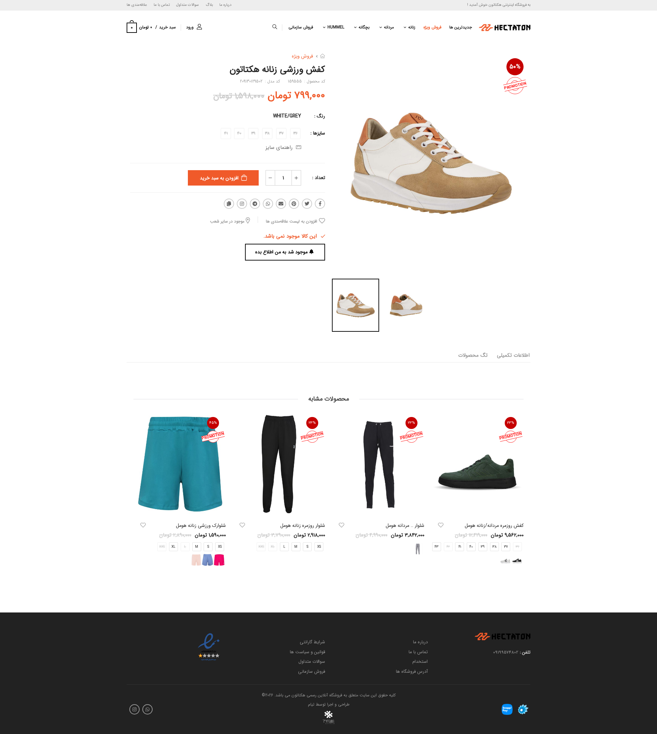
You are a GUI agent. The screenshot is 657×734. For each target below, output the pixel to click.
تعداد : (318, 177)
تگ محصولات (473, 355)
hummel (335, 27)
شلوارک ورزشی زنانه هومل (201, 525)
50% (515, 67)
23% (510, 423)
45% (213, 423)
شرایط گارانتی (312, 642)
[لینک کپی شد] (229, 204)
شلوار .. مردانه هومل (405, 525)
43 (436, 547)
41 (460, 547)
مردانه (389, 27)
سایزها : (317, 133)
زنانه (411, 27)
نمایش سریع (477, 507)
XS (319, 547)
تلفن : (525, 652)
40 (471, 547)
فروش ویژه (432, 27)
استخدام (420, 661)
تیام (311, 704)
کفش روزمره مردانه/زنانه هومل (494, 525)
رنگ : (319, 116)
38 (494, 547)
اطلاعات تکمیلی (513, 355)
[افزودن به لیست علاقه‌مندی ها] (440, 525)
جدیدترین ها (460, 27)
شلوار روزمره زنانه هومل (302, 525)
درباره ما (225, 5)
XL (173, 547)
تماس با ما (162, 5)
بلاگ (209, 5)
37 (506, 547)
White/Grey (287, 116)
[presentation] (518, 497)
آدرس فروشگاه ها (412, 671)
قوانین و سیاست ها (307, 651)
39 (483, 547)
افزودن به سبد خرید (219, 178)
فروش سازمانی (300, 27)
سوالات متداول (187, 5)
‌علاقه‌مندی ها (137, 5)
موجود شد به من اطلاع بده (281, 252)
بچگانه (364, 27)
